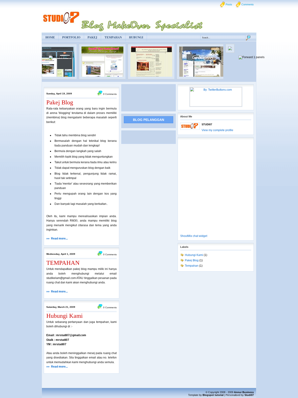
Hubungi (136, 37)
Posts (229, 4)
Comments (247, 4)
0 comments (110, 94)
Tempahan (113, 37)
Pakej (92, 37)
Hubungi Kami (64, 315)
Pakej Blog (59, 102)
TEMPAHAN (63, 262)
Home (50, 37)
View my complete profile (217, 130)
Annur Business (244, 392)
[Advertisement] (142, 97)
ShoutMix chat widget (193, 236)
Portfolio (71, 37)
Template (193, 395)
